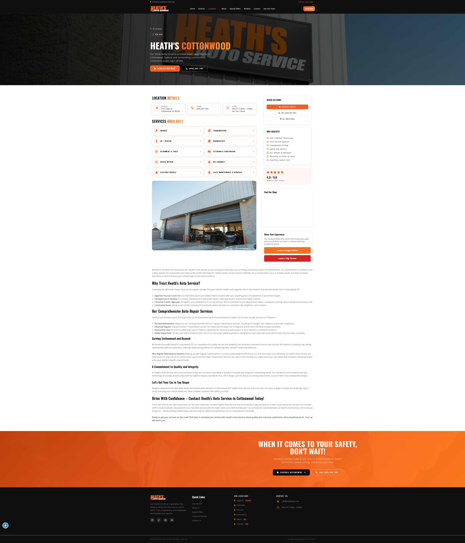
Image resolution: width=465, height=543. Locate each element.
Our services (242, 317)
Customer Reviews (199, 516)
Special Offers (197, 512)
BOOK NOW (309, 8)
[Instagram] (165, 520)
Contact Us (196, 520)
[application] (217, 8)
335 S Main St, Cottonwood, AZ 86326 (170, 110)
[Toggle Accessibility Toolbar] (5, 525)
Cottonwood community (243, 411)
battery (202, 330)
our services (293, 404)
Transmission (193, 326)
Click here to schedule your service (205, 417)
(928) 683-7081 (203, 109)
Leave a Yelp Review (287, 258)
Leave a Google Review (287, 250)
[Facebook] (152, 520)
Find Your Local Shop (305, 2)
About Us (195, 508)
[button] (213, 8)
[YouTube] (172, 520)
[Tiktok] (159, 520)
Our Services (197, 504)
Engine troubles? (179, 326)
